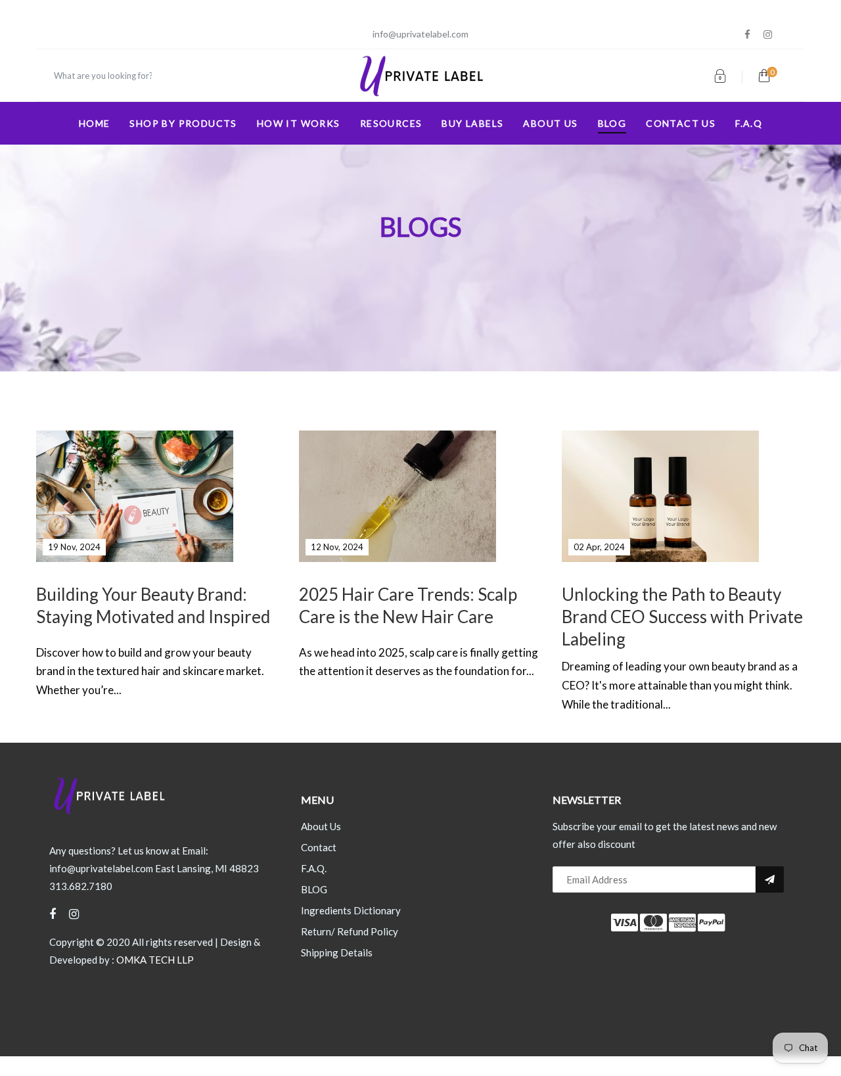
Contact (318, 847)
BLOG (314, 889)
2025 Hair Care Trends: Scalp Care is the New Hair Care (408, 605)
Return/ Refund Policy (349, 931)
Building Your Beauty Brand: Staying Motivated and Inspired (153, 605)
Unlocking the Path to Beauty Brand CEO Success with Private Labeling (682, 616)
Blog (612, 123)
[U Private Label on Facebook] (747, 34)
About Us (321, 826)
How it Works (298, 123)
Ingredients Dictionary (351, 910)
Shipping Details (337, 952)
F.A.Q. (314, 868)
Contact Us (681, 123)
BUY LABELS (472, 123)
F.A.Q (748, 123)
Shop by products (183, 123)
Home (94, 123)
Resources (391, 123)
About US (550, 123)
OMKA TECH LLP (155, 960)
